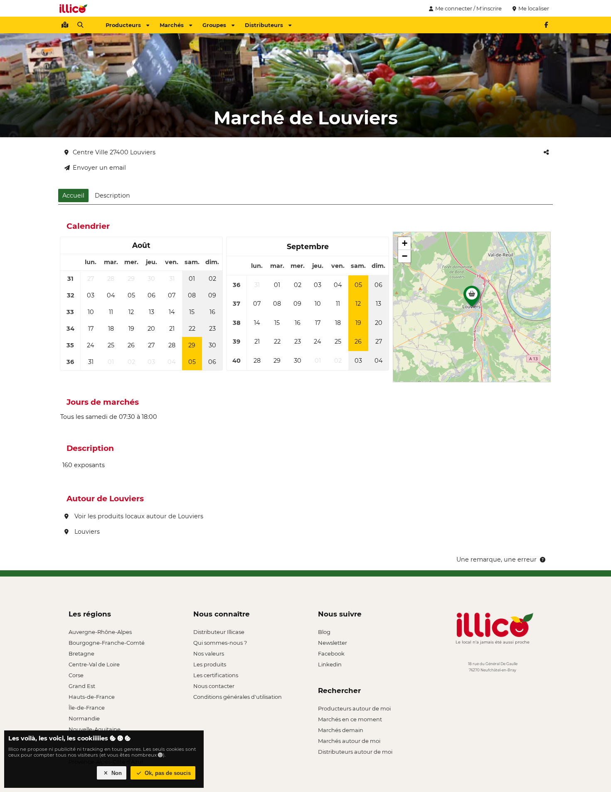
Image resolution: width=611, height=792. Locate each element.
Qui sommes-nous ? (220, 642)
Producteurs (123, 25)
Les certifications (215, 675)
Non (116, 773)
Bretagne (81, 653)
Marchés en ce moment (350, 719)
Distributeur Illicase (218, 632)
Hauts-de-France (92, 696)
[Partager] (546, 152)
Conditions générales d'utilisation (237, 696)
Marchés (172, 25)
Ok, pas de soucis (167, 773)
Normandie (84, 718)
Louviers (86, 531)
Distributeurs (264, 25)
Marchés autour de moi (349, 741)
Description (112, 195)
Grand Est (82, 686)
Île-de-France (87, 707)
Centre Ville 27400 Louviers (114, 152)
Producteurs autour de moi (354, 708)
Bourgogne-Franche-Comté (107, 642)
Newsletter (332, 642)
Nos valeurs (208, 653)
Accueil (73, 195)
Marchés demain (340, 730)
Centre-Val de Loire (94, 664)
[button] (471, 298)
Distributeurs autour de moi (355, 751)
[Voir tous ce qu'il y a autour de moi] (64, 25)
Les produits (209, 664)
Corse (76, 675)
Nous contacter (213, 686)
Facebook (331, 653)
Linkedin (330, 664)
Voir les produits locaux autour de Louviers (138, 516)
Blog (324, 632)
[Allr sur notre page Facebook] (546, 25)
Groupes (214, 25)
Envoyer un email (99, 167)
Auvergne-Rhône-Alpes (100, 632)
